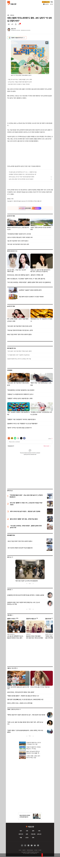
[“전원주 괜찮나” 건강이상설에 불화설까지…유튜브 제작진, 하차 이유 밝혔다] (50, 731)
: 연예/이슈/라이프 (13, 709)
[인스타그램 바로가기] (31, 845)
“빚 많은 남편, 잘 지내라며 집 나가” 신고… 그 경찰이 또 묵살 (23, 172)
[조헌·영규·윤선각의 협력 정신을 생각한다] (50, 595)
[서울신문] (11, 3)
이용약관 (23, 850)
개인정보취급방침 (30, 850)
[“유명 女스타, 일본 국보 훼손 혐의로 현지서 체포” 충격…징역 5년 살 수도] (50, 723)
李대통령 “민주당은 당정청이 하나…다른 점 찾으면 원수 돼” (22, 174)
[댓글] (19, 24)
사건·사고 (12, 15)
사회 (8, 15)
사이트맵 (35, 850)
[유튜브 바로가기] (28, 845)
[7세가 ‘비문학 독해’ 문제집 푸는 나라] (50, 603)
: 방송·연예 (11, 668)
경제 (33, 831)
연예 (33, 837)
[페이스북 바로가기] (22, 845)
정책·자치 (21, 834)
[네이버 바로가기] (35, 845)
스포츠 (26, 837)
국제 (39, 831)
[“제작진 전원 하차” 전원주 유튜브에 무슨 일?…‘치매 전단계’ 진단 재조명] (50, 715)
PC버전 (39, 850)
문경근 (12, 28)
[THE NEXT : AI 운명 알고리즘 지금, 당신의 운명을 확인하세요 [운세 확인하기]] (30, 208)
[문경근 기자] (8, 30)
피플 (21, 837)
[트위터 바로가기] (25, 845)
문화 (27, 834)
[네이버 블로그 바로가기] (38, 845)
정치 (21, 831)
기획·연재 (9, 615)
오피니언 (9, 589)
